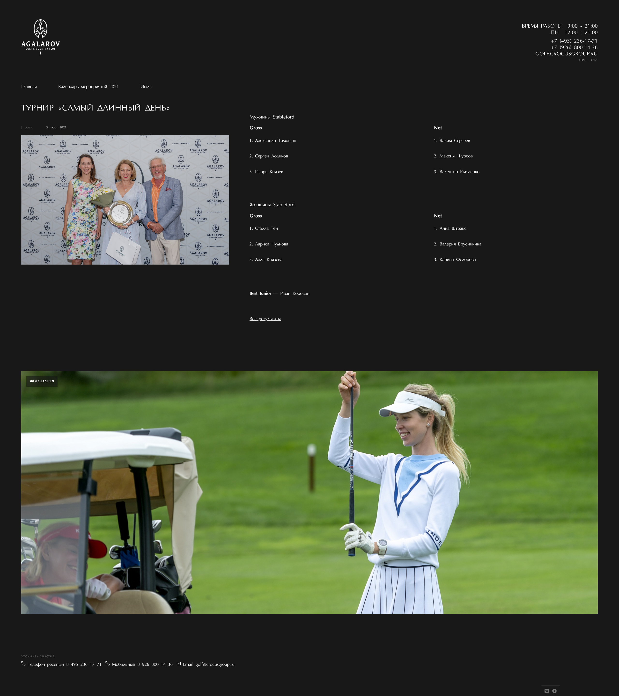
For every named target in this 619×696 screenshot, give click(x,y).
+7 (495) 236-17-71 (574, 41)
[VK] (547, 691)
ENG (594, 60)
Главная (29, 87)
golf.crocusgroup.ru (566, 54)
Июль (146, 87)
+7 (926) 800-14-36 (574, 48)
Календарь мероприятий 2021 (88, 87)
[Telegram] (554, 691)
